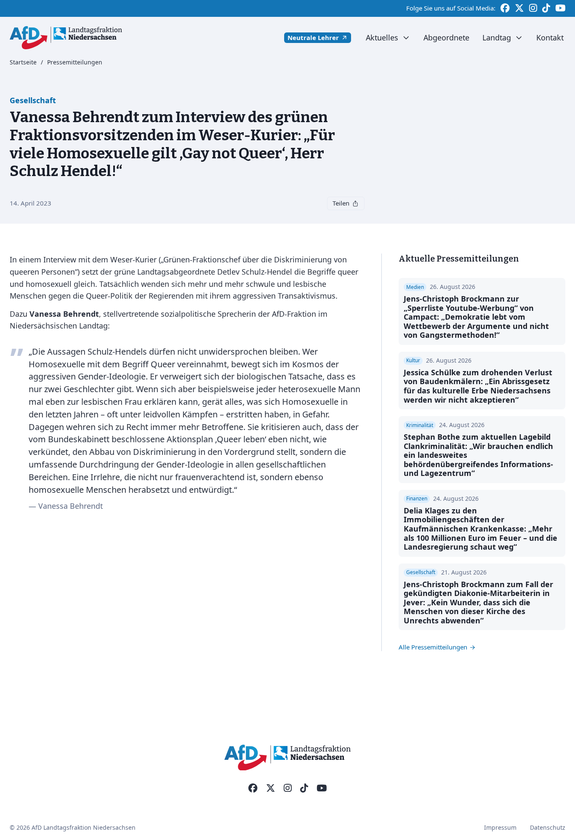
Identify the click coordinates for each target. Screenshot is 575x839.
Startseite (23, 62)
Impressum (500, 827)
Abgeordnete (446, 37)
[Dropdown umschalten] (406, 37)
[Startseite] (66, 37)
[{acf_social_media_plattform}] (253, 788)
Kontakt (550, 37)
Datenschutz (547, 827)
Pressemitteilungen (74, 62)
